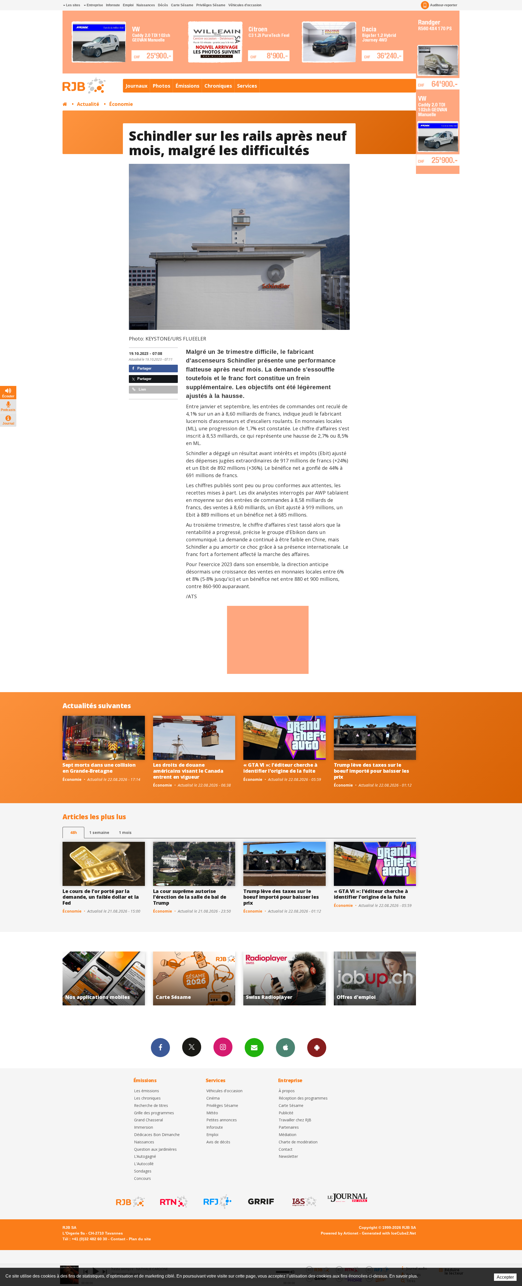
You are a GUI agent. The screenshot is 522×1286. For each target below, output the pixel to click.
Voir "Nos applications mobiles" (285, 978)
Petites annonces (221, 1120)
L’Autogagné (145, 1156)
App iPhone (285, 1047)
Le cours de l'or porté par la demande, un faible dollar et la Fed (101, 897)
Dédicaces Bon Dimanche (157, 1134)
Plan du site (140, 1239)
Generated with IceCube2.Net (389, 1233)
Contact (286, 1149)
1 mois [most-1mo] (125, 832)
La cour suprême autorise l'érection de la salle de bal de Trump (189, 897)
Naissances (145, 5)
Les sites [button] (72, 5)
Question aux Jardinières (155, 1149)
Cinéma (213, 1098)
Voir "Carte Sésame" (375, 978)
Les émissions (146, 1091)
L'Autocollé (144, 1164)
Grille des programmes (154, 1113)
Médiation (287, 1134)
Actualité (88, 104)
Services (247, 85)
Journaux (136, 85)
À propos (287, 1091)
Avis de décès (218, 1142)
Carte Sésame (182, 5)
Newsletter (288, 1156)
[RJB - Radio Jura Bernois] (130, 1201)
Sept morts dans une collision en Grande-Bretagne (99, 768)
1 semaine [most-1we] (99, 832)
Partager (143, 368)
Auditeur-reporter (443, 5)
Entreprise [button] (94, 5)
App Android (316, 1047)
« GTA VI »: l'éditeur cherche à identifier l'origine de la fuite (280, 768)
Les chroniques (147, 1098)
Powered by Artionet (339, 1233)
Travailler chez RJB (295, 1120)
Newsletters (254, 1047)
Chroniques (218, 85)
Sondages (142, 1171)
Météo (212, 1113)
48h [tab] (73, 832)
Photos (161, 85)
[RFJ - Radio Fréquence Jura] (217, 1201)
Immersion (143, 1127)
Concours (142, 1178)
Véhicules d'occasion (244, 5)
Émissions (187, 85)
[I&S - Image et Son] (304, 1201)
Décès (163, 5)
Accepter (505, 1277)
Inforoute (113, 5)
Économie (121, 104)
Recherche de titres (151, 1105)
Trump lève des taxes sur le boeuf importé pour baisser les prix (371, 771)
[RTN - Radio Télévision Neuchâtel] (173, 1201)
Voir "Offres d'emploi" (194, 978)
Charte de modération (298, 1142)
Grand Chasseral (148, 1120)
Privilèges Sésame (210, 5)
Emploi (128, 5)
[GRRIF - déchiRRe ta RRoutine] (260, 1201)
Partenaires (289, 1127)
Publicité (286, 1113)
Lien (142, 389)
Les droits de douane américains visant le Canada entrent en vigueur (188, 771)
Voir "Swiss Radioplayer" (104, 978)
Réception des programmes (303, 1098)
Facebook (160, 1047)
